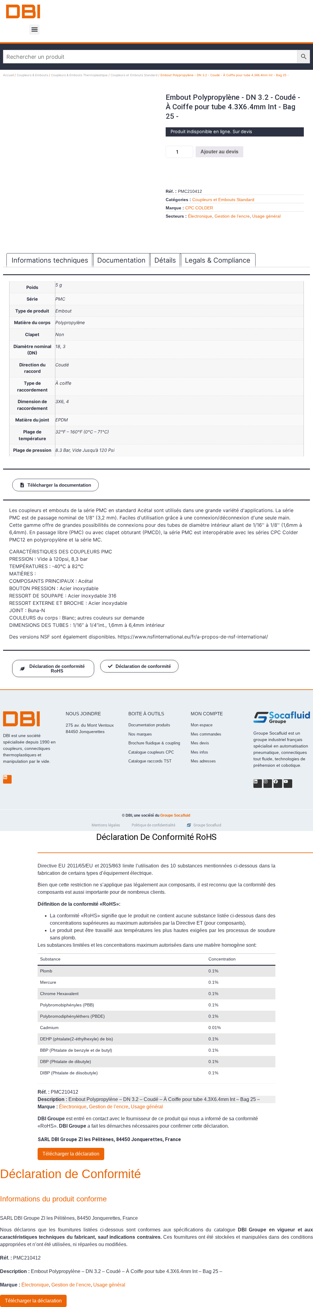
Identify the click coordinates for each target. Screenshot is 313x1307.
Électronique (200, 216)
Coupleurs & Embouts (32, 75)
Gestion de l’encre (232, 216)
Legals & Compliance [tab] (217, 260)
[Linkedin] (7, 779)
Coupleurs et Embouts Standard (134, 75)
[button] (34, 29)
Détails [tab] (165, 260)
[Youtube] (288, 783)
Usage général (266, 216)
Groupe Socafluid (175, 815)
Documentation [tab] (121, 260)
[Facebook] (278, 783)
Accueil (8, 75)
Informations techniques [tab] (50, 260)
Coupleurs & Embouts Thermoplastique (79, 75)
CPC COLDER (199, 207)
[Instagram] (267, 783)
